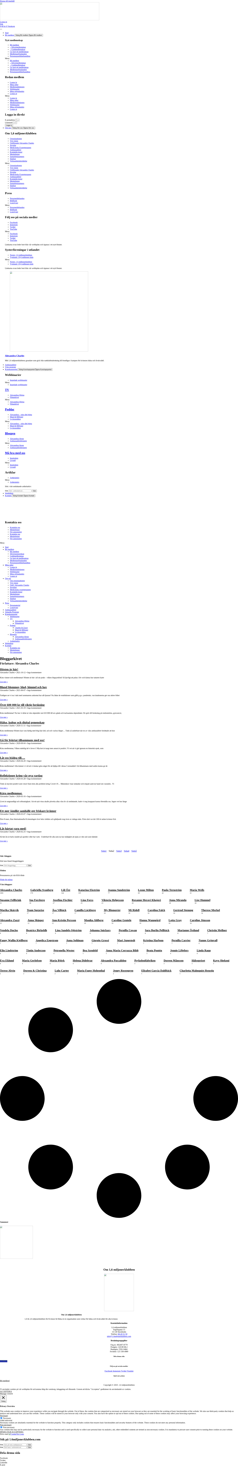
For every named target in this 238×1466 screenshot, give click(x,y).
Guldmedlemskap (17, 556)
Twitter (12, 227)
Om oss (8, 578)
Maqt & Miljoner (16, 417)
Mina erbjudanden (17, 91)
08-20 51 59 (122, 1334)
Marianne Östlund (188, 930)
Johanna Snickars (100, 930)
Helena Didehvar (83, 960)
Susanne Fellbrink (10, 900)
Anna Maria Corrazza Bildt (122, 950)
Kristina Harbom (153, 940)
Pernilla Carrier (181, 940)
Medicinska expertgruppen (20, 590)
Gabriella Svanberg (41, 889)
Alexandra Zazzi (9, 920)
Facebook (14, 222)
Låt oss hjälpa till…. (12, 757)
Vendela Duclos (9, 930)
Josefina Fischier (63, 900)
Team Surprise (35, 910)
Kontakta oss (15, 527)
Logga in (13, 82)
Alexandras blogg (17, 439)
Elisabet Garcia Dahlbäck (156, 970)
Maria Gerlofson (32, 960)
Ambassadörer (15, 150)
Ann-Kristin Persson (64, 920)
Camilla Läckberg (85, 910)
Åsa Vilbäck (59, 910)
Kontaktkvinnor (16, 152)
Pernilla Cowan (128, 930)
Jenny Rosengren (123, 970)
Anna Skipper (36, 920)
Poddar (9, 409)
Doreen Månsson (173, 960)
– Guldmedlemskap (17, 49)
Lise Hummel (202, 900)
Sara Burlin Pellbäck (157, 930)
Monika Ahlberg (93, 920)
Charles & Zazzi (21, 628)
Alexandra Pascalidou (113, 960)
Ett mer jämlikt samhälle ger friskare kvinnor (28, 810)
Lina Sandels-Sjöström (68, 930)
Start (7, 547)
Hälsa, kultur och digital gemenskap (22, 722)
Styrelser (13, 587)
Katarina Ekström (89, 889)
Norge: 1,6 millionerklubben (21, 255)
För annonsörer (16, 532)
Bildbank (13, 201)
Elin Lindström (9, 950)
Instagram (14, 225)
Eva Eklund (7, 960)
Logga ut (13, 94)
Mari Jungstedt (126, 940)
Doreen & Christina (35, 970)
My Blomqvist (112, 910)
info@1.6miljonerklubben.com (119, 1336)
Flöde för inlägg (6, 880)
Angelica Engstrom (47, 940)
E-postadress (10, 120)
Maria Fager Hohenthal (91, 970)
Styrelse (13, 145)
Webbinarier (14, 89)
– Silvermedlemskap (18, 47)
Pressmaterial (15, 605)
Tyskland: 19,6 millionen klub (21, 257)
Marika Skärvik (9, 910)
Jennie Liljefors (179, 950)
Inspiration (14, 458)
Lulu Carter (62, 970)
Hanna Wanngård (149, 920)
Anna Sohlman (74, 940)
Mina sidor (14, 85)
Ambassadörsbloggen (18, 441)
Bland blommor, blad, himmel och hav (23, 687)
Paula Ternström (172, 889)
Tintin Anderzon (35, 950)
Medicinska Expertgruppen (20, 148)
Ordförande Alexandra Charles (22, 143)
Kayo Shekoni (221, 960)
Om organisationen (17, 581)
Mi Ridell (133, 910)
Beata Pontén (154, 950)
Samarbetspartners (17, 156)
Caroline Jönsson (200, 920)
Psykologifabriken (144, 960)
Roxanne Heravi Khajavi (146, 900)
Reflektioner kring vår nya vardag (21, 775)
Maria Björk (57, 960)
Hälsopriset (198, 960)
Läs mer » (4, 682)
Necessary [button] (4, 1416)
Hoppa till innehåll (7, 1)
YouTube (13, 229)
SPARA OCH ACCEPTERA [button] (11, 1432)
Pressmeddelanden (17, 198)
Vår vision (14, 141)
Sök (6, 491)
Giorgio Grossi (100, 940)
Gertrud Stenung (183, 910)
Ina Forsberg (37, 900)
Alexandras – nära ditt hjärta (21, 415)
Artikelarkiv (14, 478)
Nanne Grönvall (208, 940)
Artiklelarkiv (15, 641)
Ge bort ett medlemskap (19, 52)
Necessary (7, 1418)
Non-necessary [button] (6, 1425)
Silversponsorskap (17, 554)
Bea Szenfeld (90, 950)
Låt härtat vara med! (13, 828)
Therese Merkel (210, 910)
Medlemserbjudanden (18, 54)
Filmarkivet (14, 397)
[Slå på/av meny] (1, 29)
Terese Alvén (7, 970)
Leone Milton (146, 889)
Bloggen (10, 433)
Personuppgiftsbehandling (20, 56)
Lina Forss (87, 900)
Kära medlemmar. (11, 793)
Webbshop (9, 643)
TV (7, 389)
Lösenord (9, 123)
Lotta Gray (175, 920)
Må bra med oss (15, 453)
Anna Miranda (177, 900)
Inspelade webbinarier (18, 380)
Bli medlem (14, 45)
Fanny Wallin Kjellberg (14, 940)
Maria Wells (197, 889)
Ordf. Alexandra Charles (19, 585)
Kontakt (8, 646)
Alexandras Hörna (17, 395)
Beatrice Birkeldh (36, 930)
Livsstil (13, 460)
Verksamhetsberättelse (18, 161)
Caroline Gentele (121, 920)
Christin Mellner (217, 930)
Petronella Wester (64, 950)
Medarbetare (15, 154)
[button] (121, 58)
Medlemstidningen (17, 87)
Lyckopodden (15, 419)
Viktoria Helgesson (113, 900)
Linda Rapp (204, 950)
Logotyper (14, 203)
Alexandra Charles (14, 355)
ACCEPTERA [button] (6, 1391)
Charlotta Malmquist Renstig (197, 970)
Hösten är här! (9, 669)
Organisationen (16, 139)
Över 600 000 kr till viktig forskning (22, 704)
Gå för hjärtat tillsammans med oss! (22, 740)
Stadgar (13, 159)
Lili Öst (65, 889)
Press (7, 603)
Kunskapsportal (11, 614)
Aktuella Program (12, 612)
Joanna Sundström (119, 889)
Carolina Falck (156, 910)
